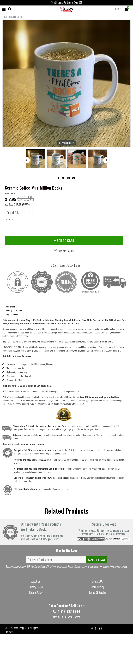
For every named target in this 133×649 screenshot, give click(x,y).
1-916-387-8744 (68, 611)
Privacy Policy (36, 587)
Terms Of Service (97, 592)
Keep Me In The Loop (96, 559)
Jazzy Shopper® (21, 628)
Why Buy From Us (12, 314)
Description (10, 306)
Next (106, 160)
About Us (35, 581)
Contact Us (97, 581)
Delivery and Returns (14, 310)
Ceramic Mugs (15, 17)
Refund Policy (97, 587)
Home (4, 17)
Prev (26, 160)
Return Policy (35, 592)
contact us (41, 459)
